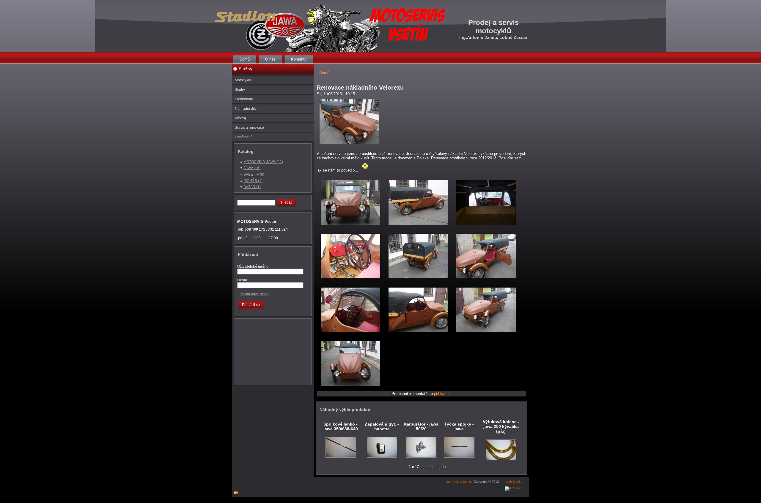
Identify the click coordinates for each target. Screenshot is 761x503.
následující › (436, 466)
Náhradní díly (246, 109)
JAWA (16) (251, 168)
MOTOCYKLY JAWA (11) (263, 162)
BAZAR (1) (252, 187)
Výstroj (240, 118)
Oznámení (243, 137)
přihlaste (441, 393)
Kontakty (298, 59)
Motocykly (243, 80)
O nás (270, 59)
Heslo (243, 280)
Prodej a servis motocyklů (493, 26)
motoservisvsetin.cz (458, 481)
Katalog (246, 151)
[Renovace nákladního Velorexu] (349, 145)
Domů (245, 59)
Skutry (240, 90)
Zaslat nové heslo (254, 294)
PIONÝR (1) (252, 181)
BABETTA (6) (253, 174)
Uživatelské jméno (254, 266)
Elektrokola (244, 99)
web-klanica (514, 481)
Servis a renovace (249, 128)
